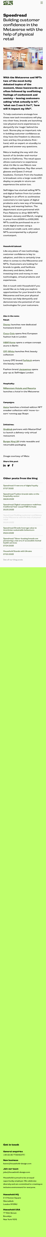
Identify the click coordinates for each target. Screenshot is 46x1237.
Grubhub (7, 429)
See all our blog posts (13, 560)
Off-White (9, 351)
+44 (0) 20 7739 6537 (14, 1155)
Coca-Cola (9, 333)
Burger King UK (11, 441)
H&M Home (9, 342)
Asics (6, 407)
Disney (6, 324)
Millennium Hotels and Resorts (19, 388)
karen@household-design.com (17, 1164)
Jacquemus (25, 369)
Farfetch (27, 360)
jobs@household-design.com (16, 1172)
